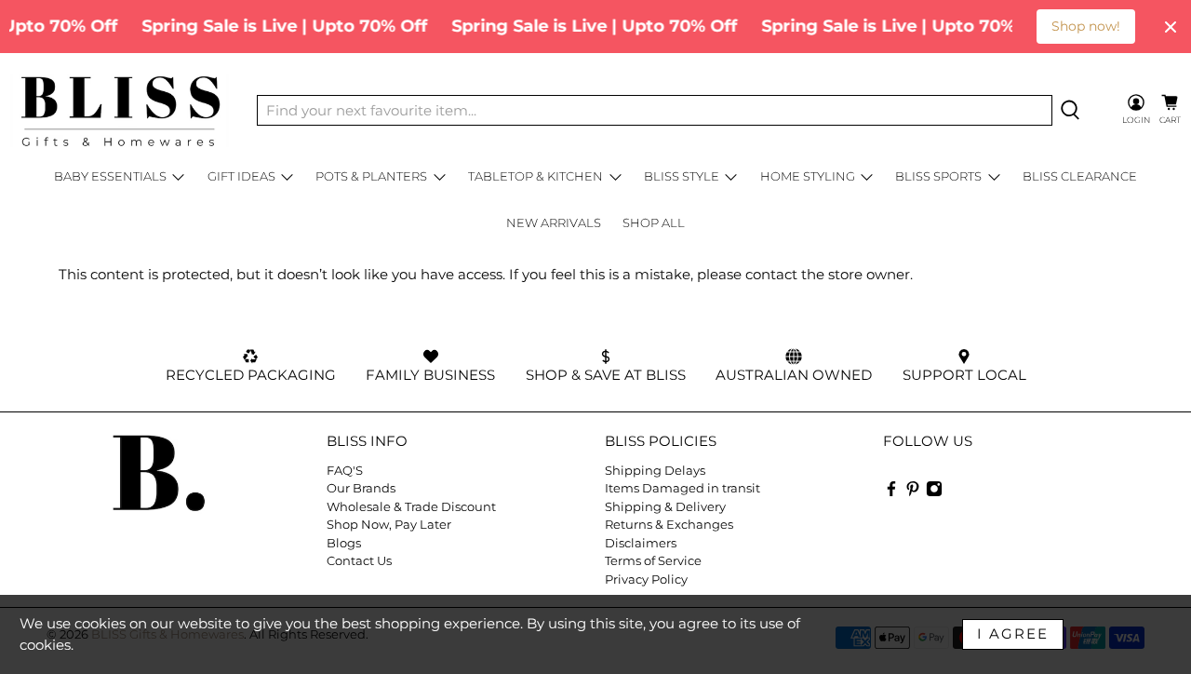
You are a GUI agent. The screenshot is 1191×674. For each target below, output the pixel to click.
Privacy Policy (646, 579)
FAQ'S (345, 470)
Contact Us (359, 560)
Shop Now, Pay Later (389, 524)
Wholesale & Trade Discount (411, 506)
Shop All (653, 222)
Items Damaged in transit (682, 487)
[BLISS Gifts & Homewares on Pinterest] (912, 492)
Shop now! (1085, 26)
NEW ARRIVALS (553, 222)
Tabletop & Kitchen (535, 175)
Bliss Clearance (1080, 175)
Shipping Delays (655, 470)
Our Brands (361, 487)
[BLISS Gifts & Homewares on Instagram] (934, 492)
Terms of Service (653, 560)
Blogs (344, 542)
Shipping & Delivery (665, 506)
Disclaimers (640, 542)
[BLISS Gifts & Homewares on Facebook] (891, 492)
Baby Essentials (110, 175)
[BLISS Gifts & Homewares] (119, 110)
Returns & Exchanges (669, 524)
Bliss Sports (938, 175)
